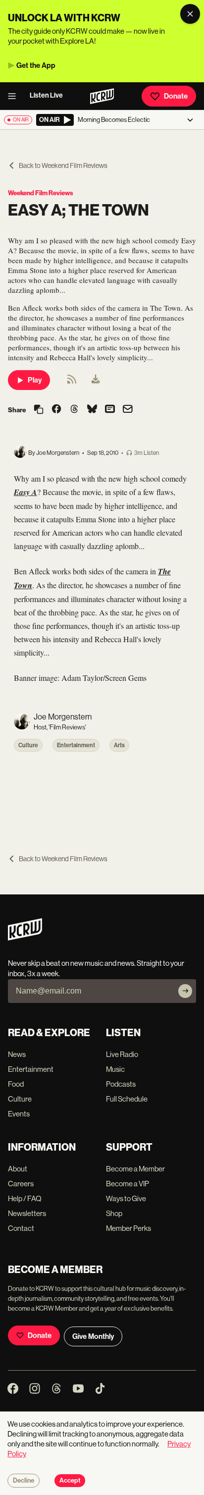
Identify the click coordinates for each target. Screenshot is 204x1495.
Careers (21, 1183)
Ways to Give (126, 1198)
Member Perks (128, 1228)
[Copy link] (39, 410)
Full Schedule (127, 1099)
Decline (23, 1481)
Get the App (35, 65)
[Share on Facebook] (56, 410)
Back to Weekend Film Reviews (63, 165)
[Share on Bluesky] (92, 410)
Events (19, 1113)
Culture (28, 745)
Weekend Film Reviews (40, 193)
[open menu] (15, 96)
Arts (119, 745)
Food (16, 1084)
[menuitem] (96, 380)
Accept (69, 1481)
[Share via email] (128, 410)
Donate (176, 96)
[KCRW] (25, 938)
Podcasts (121, 1084)
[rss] (72, 382)
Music (115, 1069)
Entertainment (76, 745)
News (17, 1054)
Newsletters (27, 1213)
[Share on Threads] (74, 410)
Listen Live (46, 95)
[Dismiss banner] (190, 14)
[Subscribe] (185, 991)
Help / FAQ (25, 1198)
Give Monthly (93, 1336)
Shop (114, 1213)
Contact (21, 1228)
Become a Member (135, 1168)
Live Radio (122, 1054)
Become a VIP (127, 1183)
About (17, 1168)
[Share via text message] (110, 410)
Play (35, 380)
